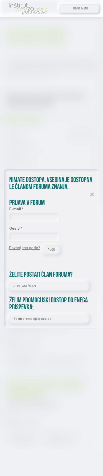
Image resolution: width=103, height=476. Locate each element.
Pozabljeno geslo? (24, 248)
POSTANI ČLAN (25, 286)
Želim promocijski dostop (33, 319)
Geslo (14, 228)
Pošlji (52, 249)
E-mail (15, 209)
